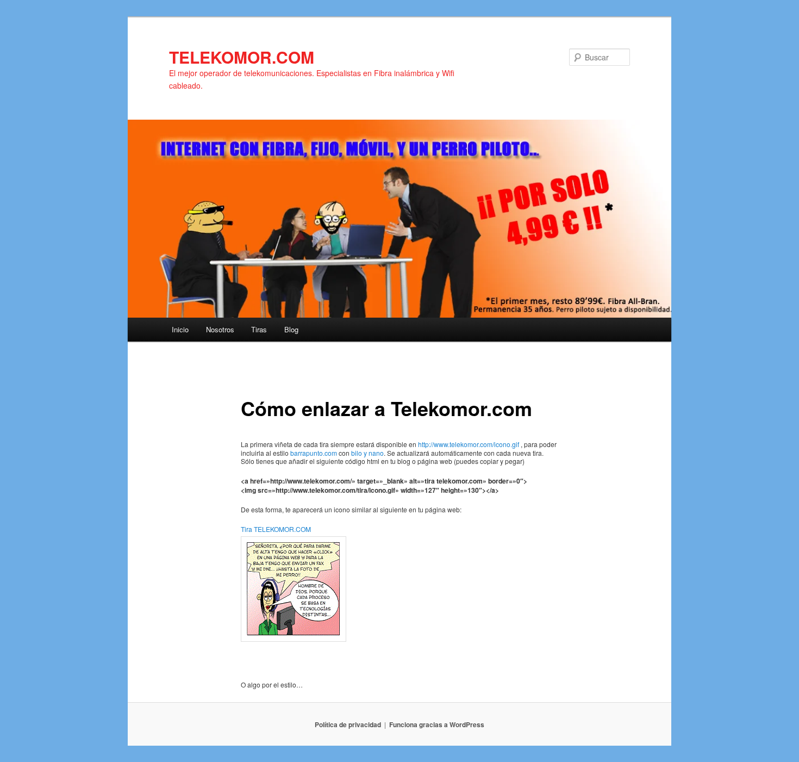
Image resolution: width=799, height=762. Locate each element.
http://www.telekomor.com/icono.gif (468, 444)
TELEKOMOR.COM (241, 57)
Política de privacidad (348, 724)
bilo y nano (367, 452)
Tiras (259, 329)
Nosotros (220, 329)
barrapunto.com (313, 452)
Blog (291, 329)
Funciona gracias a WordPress (436, 724)
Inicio (180, 329)
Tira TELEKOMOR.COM (276, 529)
